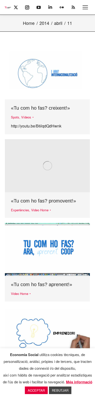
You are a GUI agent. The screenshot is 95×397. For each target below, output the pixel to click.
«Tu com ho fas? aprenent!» (41, 284)
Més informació (79, 382)
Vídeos (26, 117)
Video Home (39, 210)
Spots (15, 117)
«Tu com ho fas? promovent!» (43, 200)
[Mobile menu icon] (85, 7)
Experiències (20, 210)
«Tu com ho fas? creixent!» (40, 108)
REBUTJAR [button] (60, 390)
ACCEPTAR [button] (36, 390)
